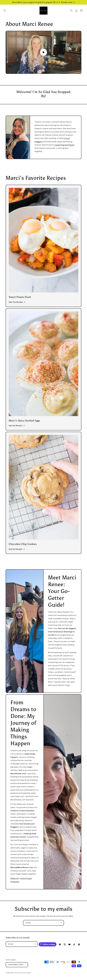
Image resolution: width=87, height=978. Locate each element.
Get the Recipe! (15, 426)
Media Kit (14, 878)
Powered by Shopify (25, 972)
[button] (4, 10)
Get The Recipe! (16, 302)
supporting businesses (64, 145)
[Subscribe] (61, 923)
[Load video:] (43, 52)
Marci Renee (15, 972)
